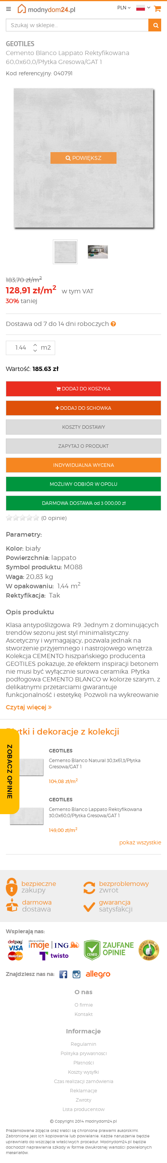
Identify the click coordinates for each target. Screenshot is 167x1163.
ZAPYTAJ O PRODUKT (83, 446)
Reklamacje (83, 1091)
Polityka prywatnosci (84, 1053)
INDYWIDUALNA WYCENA (83, 465)
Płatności (83, 1063)
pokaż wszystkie (140, 842)
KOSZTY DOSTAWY (83, 427)
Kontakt (84, 1014)
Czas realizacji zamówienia (83, 1081)
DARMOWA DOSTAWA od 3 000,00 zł (83, 503)
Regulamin (83, 1044)
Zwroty (83, 1100)
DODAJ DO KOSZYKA (86, 389)
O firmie (84, 1005)
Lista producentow (83, 1109)
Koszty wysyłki (83, 1072)
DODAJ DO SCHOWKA (85, 408)
